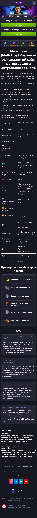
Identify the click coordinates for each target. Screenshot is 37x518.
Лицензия (30, 471)
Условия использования (13, 471)
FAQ (18, 475)
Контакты (9, 466)
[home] (18, 3)
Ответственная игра (24, 466)
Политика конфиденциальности (18, 462)
